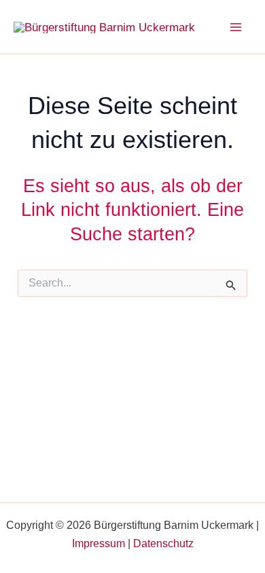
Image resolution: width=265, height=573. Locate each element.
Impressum (98, 543)
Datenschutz (163, 543)
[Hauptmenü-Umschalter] (236, 27)
